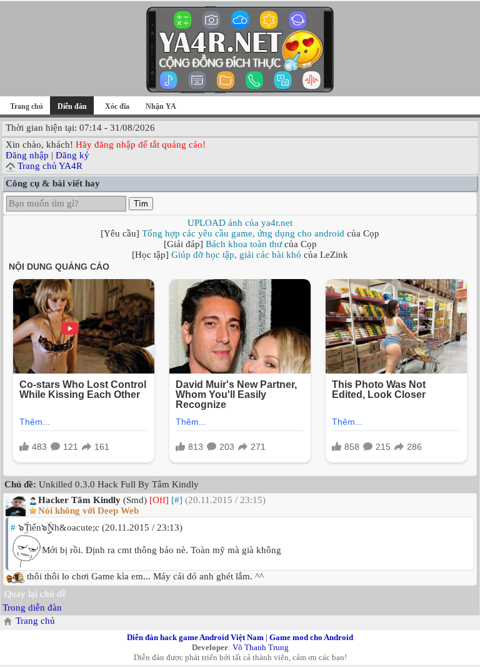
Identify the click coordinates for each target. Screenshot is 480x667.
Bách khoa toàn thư (244, 244)
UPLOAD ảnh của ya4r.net (240, 223)
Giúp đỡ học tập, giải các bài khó (236, 255)
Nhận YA (161, 106)
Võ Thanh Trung (260, 647)
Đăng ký (72, 155)
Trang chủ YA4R (50, 166)
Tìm (141, 203)
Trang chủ (26, 106)
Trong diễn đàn (32, 608)
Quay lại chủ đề (35, 594)
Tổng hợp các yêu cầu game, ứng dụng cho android (243, 233)
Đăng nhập (27, 155)
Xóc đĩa (117, 106)
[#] (176, 500)
